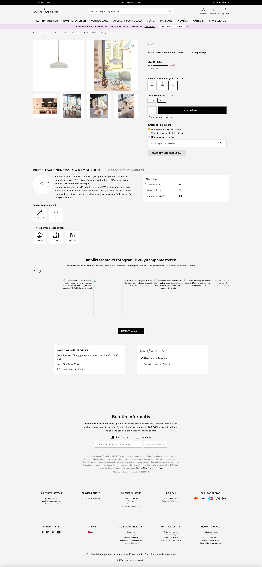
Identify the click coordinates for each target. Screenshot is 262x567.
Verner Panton (210, 535)
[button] (45, 106)
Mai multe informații (126, 170)
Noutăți (183, 20)
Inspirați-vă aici (129, 331)
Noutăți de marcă (171, 537)
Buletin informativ (171, 498)
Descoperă (150, 26)
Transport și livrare (131, 498)
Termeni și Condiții (131, 537)
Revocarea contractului (131, 506)
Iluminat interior (45, 33)
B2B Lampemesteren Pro (171, 540)
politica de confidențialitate (152, 468)
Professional (217, 20)
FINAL (171, 26)
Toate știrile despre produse (211, 543)
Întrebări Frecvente (51, 504)
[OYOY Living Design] (159, 44)
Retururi (131, 501)
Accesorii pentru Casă (210, 540)
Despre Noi (131, 532)
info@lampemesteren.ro (73, 369)
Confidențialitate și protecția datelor (104, 554)
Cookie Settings (171, 535)
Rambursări (131, 504)
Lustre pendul (58, 33)
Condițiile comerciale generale (160, 554)
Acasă (35, 33)
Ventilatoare (99, 20)
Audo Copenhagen (211, 532)
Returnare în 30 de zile (171, 501)
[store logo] (47, 11)
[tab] (68, 170)
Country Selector (131, 543)
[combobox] (131, 11)
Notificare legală (131, 535)
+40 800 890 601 (70, 363)
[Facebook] (43, 532)
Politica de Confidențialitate (131, 540)
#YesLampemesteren (171, 532)
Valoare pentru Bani (210, 537)
